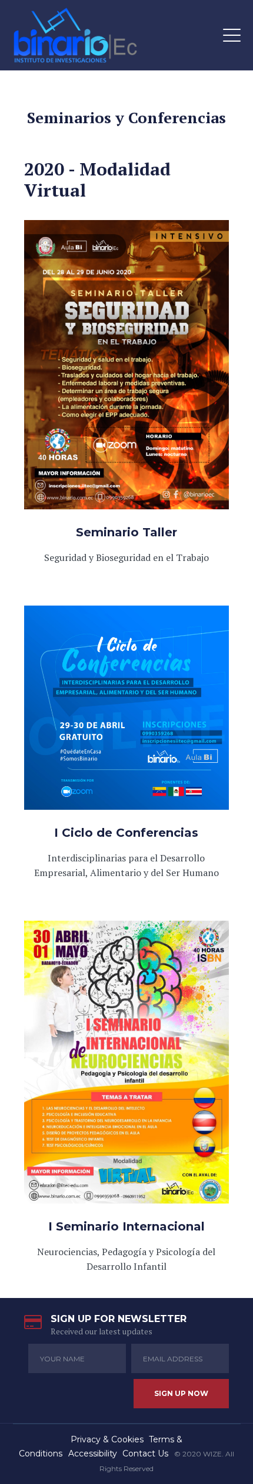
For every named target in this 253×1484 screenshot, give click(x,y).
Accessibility (92, 1453)
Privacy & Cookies (107, 1439)
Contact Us (145, 1453)
